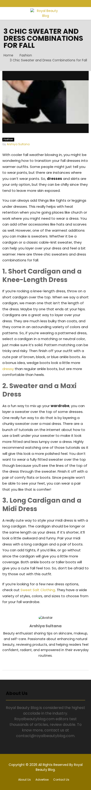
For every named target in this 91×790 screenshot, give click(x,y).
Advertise (42, 780)
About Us (24, 780)
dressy (8, 368)
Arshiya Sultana (18, 144)
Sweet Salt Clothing (38, 589)
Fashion (8, 139)
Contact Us (61, 780)
